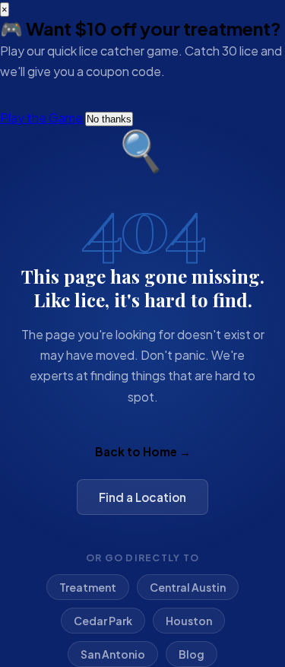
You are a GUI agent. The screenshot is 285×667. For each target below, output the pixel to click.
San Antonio (113, 654)
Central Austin (188, 587)
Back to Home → (143, 451)
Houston (189, 620)
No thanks (109, 119)
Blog (191, 654)
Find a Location (142, 497)
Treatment (87, 587)
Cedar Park (103, 620)
